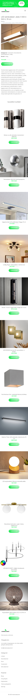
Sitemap (3, 686)
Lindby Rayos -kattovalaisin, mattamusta (14, 264)
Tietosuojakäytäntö (6, 684)
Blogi (2, 676)
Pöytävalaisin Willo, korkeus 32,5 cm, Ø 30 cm (14, 612)
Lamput (3, 656)
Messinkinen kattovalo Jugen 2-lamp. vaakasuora (14, 524)
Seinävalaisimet (5, 54)
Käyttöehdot (4, 681)
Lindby (11, 54)
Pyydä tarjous (21, 3)
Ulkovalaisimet (4, 666)
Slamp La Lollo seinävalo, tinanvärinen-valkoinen (14, 135)
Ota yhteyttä (4, 678)
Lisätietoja (7, 64)
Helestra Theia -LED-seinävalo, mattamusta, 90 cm (14, 437)
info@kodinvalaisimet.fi (7, 648)
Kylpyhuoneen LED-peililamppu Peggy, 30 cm (14, 222)
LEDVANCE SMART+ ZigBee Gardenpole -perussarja (14, 569)
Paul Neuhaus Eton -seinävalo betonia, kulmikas (14, 394)
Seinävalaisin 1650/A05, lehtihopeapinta (14, 179)
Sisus (2, 661)
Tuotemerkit (10, 52)
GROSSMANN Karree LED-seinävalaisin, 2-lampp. (14, 350)
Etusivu (3, 21)
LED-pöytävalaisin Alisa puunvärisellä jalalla (14, 481)
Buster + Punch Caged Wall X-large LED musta (14, 307)
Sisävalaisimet (17, 52)
